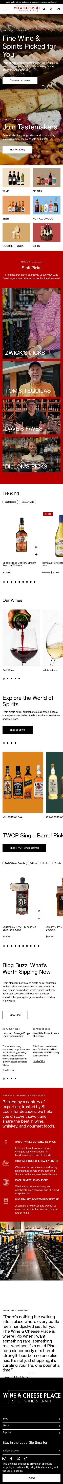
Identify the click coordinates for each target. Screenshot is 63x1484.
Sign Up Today (17, 149)
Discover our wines (20, 80)
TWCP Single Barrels (15, 863)
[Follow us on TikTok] (25, 1458)
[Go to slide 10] (38, 946)
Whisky (33, 863)
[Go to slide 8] (31, 582)
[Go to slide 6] (23, 582)
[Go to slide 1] (3, 582)
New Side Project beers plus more (46, 1035)
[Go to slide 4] (15, 582)
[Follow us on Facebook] (11, 1458)
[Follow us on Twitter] (18, 1458)
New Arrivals (28, 502)
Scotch (46, 863)
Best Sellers (10, 502)
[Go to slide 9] (35, 582)
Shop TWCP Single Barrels (24, 847)
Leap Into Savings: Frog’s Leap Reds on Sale (16, 1035)
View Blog (15, 1014)
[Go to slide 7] (27, 582)
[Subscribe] (56, 1450)
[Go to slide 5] (19, 582)
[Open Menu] (4, 9)
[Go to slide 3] (11, 582)
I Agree (31, 1477)
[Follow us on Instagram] (4, 1458)
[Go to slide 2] (8, 582)
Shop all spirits (17, 729)
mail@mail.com (11, 1450)
